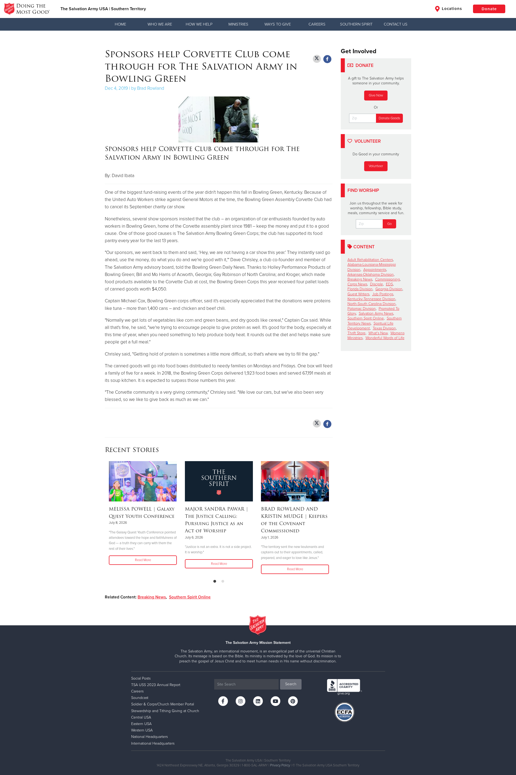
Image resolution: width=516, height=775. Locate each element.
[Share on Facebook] (327, 59)
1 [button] (214, 581)
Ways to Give (277, 24)
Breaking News (152, 597)
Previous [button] (106, 518)
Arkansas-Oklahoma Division (370, 274)
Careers (317, 24)
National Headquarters (149, 736)
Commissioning (387, 279)
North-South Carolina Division (371, 304)
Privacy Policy (280, 765)
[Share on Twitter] (317, 59)
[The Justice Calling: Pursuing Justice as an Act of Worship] (219, 481)
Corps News (357, 284)
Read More (143, 560)
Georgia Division (388, 289)
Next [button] (331, 518)
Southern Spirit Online (190, 597)
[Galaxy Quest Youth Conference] (143, 481)
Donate (489, 8)
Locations (451, 8)
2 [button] (222, 581)
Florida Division (359, 289)
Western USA (142, 730)
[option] (143, 513)
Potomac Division (361, 308)
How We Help (199, 24)
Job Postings (382, 294)
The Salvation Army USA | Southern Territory (103, 9)
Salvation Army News (376, 313)
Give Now (376, 95)
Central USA (141, 717)
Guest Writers (358, 294)
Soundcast (139, 697)
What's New (378, 333)
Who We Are (160, 24)
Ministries (238, 24)
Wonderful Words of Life (385, 338)
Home (120, 24)
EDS (389, 284)
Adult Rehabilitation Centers (370, 259)
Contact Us (395, 24)
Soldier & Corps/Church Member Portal (162, 704)
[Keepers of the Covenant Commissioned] (295, 481)
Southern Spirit (356, 24)
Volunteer (376, 166)
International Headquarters (152, 743)
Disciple (376, 284)
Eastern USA (141, 724)
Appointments (374, 269)
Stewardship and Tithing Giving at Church (165, 711)
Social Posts (140, 678)
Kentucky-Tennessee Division (371, 299)
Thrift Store (356, 333)
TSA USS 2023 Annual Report (155, 685)
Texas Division (384, 328)
